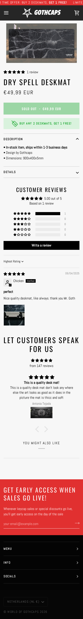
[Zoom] (41, 43)
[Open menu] (10, 12)
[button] (15, 72)
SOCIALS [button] (10, 576)
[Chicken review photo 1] (14, 315)
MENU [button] (8, 549)
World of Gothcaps (23, 612)
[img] (14, 274)
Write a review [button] (41, 245)
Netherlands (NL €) (23, 602)
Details (10, 172)
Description (13, 139)
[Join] (75, 523)
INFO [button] (7, 562)
